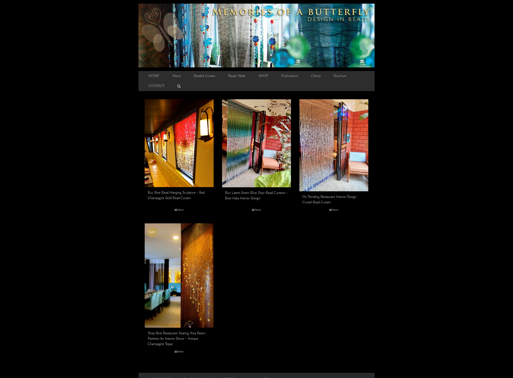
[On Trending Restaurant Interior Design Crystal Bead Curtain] (333, 145)
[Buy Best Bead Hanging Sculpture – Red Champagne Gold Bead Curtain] (179, 143)
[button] (179, 86)
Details (180, 209)
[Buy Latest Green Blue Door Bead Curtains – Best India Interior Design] (256, 143)
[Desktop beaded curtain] (256, 5)
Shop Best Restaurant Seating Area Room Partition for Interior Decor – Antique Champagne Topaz (176, 338)
